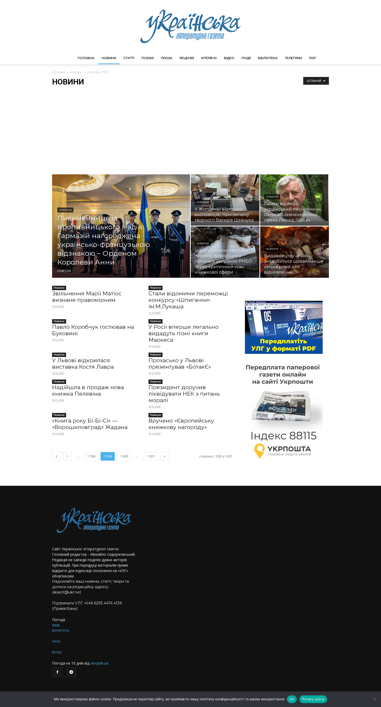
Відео (229, 58)
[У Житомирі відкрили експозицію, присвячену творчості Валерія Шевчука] (225, 197)
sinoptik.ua (99, 663)
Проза (166, 58)
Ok (292, 699)
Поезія (148, 58)
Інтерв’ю (209, 58)
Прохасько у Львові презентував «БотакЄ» (180, 363)
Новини (109, 58)
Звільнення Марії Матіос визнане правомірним (87, 296)
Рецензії (187, 58)
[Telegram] (71, 672)
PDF (312, 58)
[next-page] (164, 456)
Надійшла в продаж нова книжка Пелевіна (88, 390)
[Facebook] (57, 672)
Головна (86, 58)
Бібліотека (268, 58)
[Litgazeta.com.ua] (190, 26)
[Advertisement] (190, 130)
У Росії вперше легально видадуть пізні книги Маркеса (183, 333)
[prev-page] (56, 456)
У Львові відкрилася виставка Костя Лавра (83, 363)
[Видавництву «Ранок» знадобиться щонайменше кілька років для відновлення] (294, 252)
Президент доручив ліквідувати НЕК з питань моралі (184, 393)
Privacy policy (313, 699)
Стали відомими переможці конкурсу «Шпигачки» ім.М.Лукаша (188, 300)
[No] (374, 699)
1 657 (151, 456)
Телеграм (293, 58)
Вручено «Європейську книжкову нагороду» (181, 423)
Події (246, 58)
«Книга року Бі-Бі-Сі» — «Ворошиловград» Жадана (90, 423)
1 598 (91, 456)
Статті (128, 58)
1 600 (124, 456)
